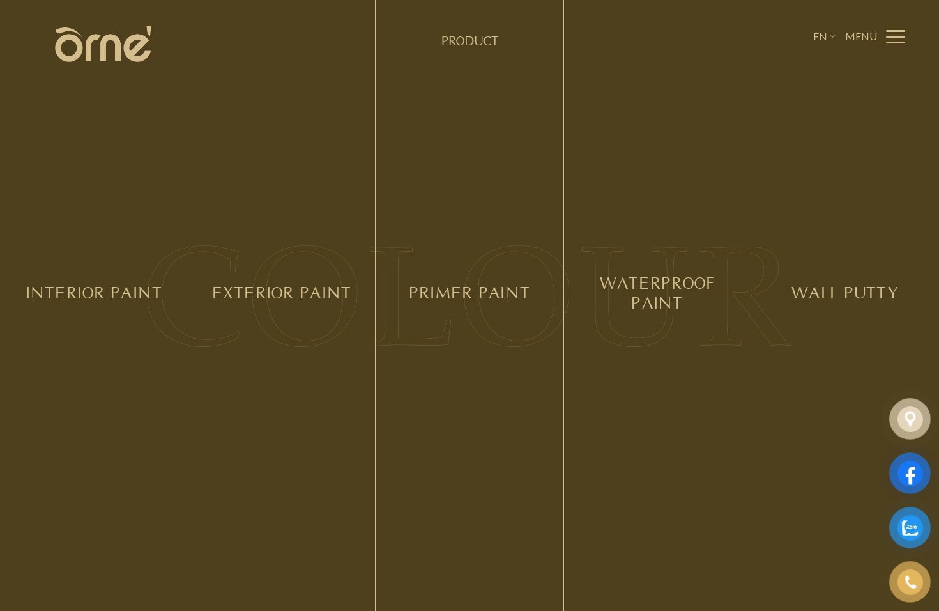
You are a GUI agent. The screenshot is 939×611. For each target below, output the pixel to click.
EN (820, 36)
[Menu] (876, 36)
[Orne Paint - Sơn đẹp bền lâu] (103, 44)
